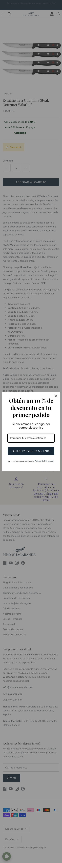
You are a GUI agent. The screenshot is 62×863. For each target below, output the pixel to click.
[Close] (56, 396)
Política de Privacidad (44, 461)
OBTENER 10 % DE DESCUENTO (31, 451)
